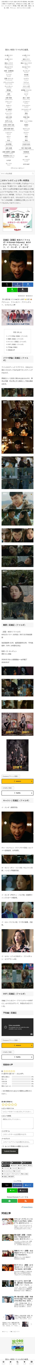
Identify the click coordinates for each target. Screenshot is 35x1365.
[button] (33, 173)
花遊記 (5, 1176)
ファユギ (17, 1171)
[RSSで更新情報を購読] (25, 1201)
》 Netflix (17, 793)
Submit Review (10, 1151)
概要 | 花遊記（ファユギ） (16, 339)
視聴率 (12, 1176)
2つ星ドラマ (7, 1162)
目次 (14, 332)
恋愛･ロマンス (27, 1162)
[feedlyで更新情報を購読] (9, 1201)
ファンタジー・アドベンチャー (12, 1174)
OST (21, 1165)
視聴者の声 (11, 350)
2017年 (15, 1165)
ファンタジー (16, 1162)
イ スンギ (6, 1168)
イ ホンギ (14, 1168)
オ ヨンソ (22, 1168)
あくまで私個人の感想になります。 (17, 1146)
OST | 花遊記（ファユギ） (16, 344)
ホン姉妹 (25, 1174)
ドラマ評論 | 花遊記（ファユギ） (18, 336)
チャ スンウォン (8, 1171)
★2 (31, 1165)
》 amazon (17, 781)
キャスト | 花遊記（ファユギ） (17, 341)
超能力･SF (6, 1165)
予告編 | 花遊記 (12, 347)
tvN (26, 1165)
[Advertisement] (17, 28)
